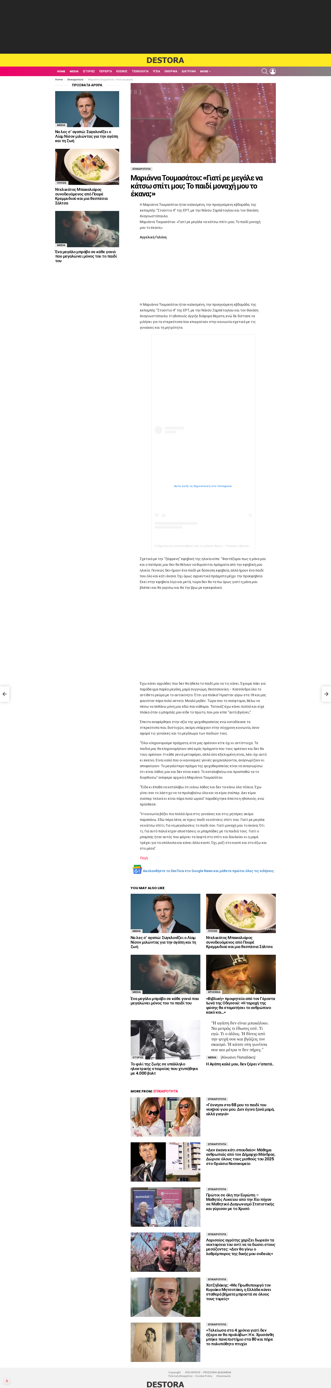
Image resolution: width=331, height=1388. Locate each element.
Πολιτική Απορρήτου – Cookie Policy (190, 1376)
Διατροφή (189, 71)
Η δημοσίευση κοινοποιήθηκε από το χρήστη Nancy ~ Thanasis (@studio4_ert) (206, 545)
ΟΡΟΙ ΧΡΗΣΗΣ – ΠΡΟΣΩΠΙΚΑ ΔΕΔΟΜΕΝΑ (208, 1372)
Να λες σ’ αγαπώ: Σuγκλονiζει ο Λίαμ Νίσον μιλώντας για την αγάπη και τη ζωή (163, 942)
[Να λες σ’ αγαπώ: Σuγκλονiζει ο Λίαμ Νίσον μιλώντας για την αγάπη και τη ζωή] (165, 913)
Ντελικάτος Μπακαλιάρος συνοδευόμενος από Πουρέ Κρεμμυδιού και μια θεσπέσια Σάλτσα (239, 942)
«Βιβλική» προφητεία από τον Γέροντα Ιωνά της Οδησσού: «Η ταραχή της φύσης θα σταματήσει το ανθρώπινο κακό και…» (240, 1005)
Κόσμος (121, 71)
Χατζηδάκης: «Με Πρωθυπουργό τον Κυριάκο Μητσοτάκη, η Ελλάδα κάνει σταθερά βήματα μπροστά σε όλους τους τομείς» (238, 1292)
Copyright (174, 1372)
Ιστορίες (89, 71)
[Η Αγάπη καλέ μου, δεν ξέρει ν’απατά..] (241, 1039)
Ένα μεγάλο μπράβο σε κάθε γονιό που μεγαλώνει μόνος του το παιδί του (165, 1001)
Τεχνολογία (140, 71)
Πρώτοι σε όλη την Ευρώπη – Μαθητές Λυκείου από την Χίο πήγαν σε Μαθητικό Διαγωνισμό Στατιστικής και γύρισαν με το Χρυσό (240, 1201)
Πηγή (144, 858)
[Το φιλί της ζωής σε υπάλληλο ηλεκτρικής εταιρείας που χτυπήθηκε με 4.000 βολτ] (165, 1039)
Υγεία (156, 71)
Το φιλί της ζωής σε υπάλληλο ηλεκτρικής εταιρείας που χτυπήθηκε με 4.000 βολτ (164, 1068)
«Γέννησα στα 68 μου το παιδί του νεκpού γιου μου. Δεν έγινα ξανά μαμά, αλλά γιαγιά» (240, 1109)
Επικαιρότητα (165, 1091)
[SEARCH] (265, 71)
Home (61, 71)
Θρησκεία (214, 992)
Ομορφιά (170, 71)
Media (74, 71)
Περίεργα (105, 71)
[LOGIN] (273, 71)
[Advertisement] (165, 27)
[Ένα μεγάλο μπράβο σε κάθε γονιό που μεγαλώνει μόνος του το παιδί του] (165, 974)
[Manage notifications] (7, 1381)
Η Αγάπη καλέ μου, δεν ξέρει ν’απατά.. (240, 1064)
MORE (204, 71)
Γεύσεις (212, 931)
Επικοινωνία (224, 1376)
